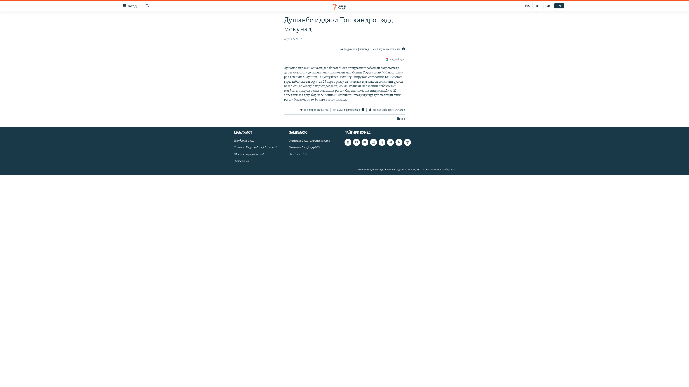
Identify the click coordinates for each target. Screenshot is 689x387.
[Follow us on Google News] (347, 142)
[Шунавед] (548, 6)
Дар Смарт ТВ (297, 154)
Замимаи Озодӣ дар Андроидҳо (309, 140)
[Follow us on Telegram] (390, 142)
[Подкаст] (407, 142)
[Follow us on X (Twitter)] (382, 142)
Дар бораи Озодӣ (245, 140)
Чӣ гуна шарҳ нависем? (249, 154)
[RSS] (398, 142)
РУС (527, 6)
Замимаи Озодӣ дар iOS (304, 147)
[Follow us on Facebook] (356, 142)
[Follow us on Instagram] (373, 142)
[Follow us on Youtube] (365, 142)
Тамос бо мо (241, 161)
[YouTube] (538, 6)
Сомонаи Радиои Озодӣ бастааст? (255, 147)
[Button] (354, 49)
